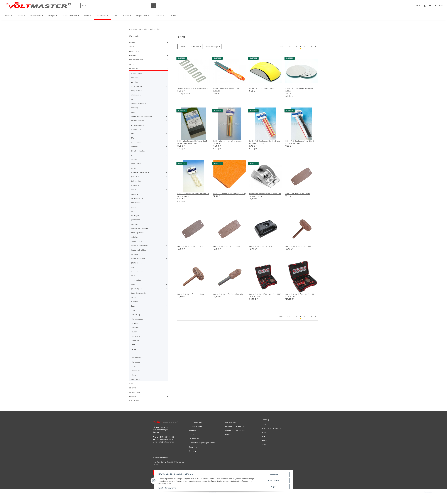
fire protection (134, 392)
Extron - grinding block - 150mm (261, 88)
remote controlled (136, 60)
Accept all (274, 475)
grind (134, 349)
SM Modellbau (136, 263)
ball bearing (136, 181)
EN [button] (417, 6)
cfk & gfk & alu (136, 86)
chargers (132, 55)
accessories (133, 68)
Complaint (193, 434)
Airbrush (134, 78)
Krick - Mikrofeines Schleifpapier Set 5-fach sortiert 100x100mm (192, 142)
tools (133, 306)
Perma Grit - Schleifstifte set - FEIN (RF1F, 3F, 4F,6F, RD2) (265, 295)
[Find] (153, 5)
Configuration (273, 481)
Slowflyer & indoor (138, 151)
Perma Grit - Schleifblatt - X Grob (190, 246)
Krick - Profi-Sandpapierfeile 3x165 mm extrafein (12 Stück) (264, 142)
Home (264, 424)
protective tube (137, 254)
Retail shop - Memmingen (235, 430)
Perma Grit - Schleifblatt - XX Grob (226, 246)
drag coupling (136, 241)
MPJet (133, 211)
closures (134, 302)
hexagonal (136, 362)
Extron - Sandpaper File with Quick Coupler (226, 89)
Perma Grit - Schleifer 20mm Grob (190, 294)
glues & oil (135, 177)
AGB (263, 436)
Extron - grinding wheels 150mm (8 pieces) (299, 89)
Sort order (195, 46)
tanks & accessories (138, 293)
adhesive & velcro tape (140, 172)
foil (132, 134)
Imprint (160, 488)
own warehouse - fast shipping (237, 426)
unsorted (132, 396)
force (134, 375)
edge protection (137, 164)
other (133, 267)
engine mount (136, 207)
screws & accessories (139, 246)
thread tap (136, 314)
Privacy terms (170, 488)
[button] (424, 6)
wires (133, 155)
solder (133, 190)
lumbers (134, 146)
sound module (136, 271)
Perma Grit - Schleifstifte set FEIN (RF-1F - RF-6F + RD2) (301, 295)
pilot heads (135, 220)
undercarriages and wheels (142, 116)
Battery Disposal (195, 426)
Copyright (193, 447)
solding (135, 323)
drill (133, 310)
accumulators (134, 51)
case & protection (138, 258)
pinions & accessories (139, 228)
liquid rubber (136, 129)
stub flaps (135, 185)
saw (133, 345)
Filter (183, 46)
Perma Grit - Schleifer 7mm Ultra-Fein (228, 294)
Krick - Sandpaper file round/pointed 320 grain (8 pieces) (193, 195)
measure (135, 327)
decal (133, 112)
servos (131, 64)
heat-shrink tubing (138, 250)
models (132, 42)
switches (134, 237)
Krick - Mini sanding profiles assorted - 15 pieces (228, 142)
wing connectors (137, 125)
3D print (132, 388)
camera (134, 159)
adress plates (136, 73)
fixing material (136, 90)
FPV (132, 138)
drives (131, 47)
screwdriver (136, 358)
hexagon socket (138, 319)
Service (264, 445)
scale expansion (137, 233)
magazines (135, 379)
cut (133, 353)
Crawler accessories (139, 103)
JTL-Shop (435, 492)
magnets (134, 194)
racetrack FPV (136, 224)
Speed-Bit (136, 370)
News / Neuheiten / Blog (271, 428)
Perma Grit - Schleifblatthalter (261, 246)
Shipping (192, 451)
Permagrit (135, 215)
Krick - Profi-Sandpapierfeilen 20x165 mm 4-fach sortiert (299, 142)
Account (265, 432)
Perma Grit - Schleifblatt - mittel (297, 194)
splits (133, 276)
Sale (131, 383)
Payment (192, 430)
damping (134, 108)
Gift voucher (134, 401)
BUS (132, 99)
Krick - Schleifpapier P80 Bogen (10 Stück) (229, 194)
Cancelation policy (196, 422)
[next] (315, 47)
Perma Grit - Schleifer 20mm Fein (298, 246)
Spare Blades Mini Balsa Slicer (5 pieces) (193, 88)
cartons (134, 168)
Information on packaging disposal (202, 443)
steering (134, 82)
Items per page (212, 46)
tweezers (135, 340)
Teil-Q (133, 297)
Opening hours (231, 422)
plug (133, 284)
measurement (136, 202)
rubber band (136, 142)
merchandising (137, 198)
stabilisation (136, 280)
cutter (134, 332)
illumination (136, 95)
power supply (136, 289)
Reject (273, 487)
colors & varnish (137, 121)
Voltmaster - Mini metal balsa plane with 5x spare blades (265, 195)
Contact (228, 434)
